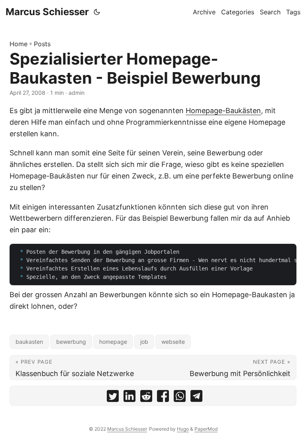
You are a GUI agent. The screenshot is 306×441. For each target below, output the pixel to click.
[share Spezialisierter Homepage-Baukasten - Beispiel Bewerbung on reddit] (146, 398)
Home (18, 44)
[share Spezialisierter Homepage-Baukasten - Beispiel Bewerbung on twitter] (113, 398)
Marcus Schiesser (47, 12)
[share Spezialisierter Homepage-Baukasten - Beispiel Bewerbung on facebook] (163, 398)
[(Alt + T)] (97, 12)
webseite (173, 341)
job (144, 341)
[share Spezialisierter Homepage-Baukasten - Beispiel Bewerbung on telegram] (196, 398)
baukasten (29, 341)
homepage (113, 341)
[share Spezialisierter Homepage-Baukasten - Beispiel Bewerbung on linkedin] (129, 398)
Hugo (183, 429)
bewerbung (71, 341)
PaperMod (206, 429)
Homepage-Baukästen (223, 110)
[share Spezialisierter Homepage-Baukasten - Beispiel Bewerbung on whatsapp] (180, 398)
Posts (42, 44)
